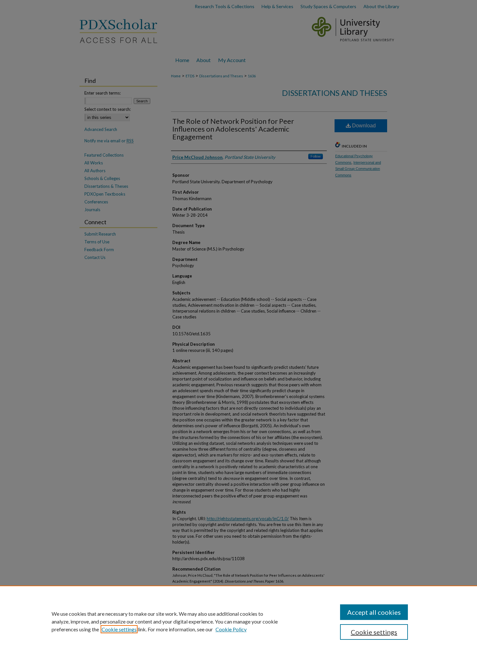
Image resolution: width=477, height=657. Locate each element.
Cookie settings (119, 629)
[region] (238, 621)
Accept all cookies (374, 612)
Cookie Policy (231, 629)
